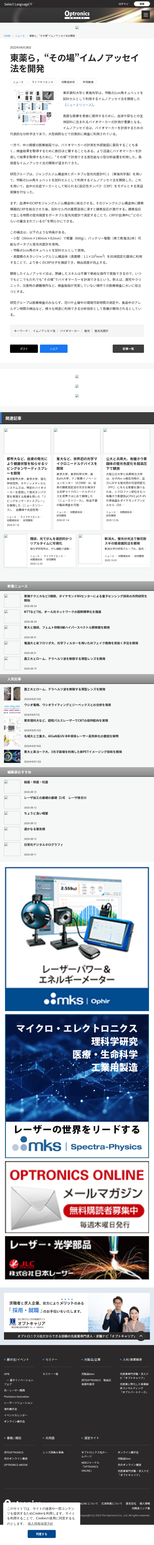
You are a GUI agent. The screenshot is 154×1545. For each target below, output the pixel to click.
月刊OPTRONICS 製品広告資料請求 (96, 1382)
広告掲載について (111, 1503)
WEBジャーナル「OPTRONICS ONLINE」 (90, 1466)
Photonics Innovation (16, 1396)
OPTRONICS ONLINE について (80, 1503)
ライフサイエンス (42, 82)
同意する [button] (41, 1534)
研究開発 (88, 82)
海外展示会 (10, 1409)
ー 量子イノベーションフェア (18, 1382)
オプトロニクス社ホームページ (94, 1454)
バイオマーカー (70, 331)
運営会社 (131, 1503)
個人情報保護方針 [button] (40, 1523)
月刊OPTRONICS (13, 1452)
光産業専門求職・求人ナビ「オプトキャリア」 (134, 1376)
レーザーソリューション (18, 1403)
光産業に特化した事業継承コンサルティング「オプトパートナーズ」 (134, 1388)
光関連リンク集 (141, 1508)
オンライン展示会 (14, 1421)
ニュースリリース (78, 104)
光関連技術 (68, 82)
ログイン (123, 3)
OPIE (7, 1374)
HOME (7, 35)
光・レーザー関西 (14, 1390)
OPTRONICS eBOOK (16, 1465)
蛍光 (87, 331)
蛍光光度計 (101, 331)
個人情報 (145, 1503)
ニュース (20, 35)
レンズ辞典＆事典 (53, 1452)
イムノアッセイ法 (44, 331)
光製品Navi (87, 1374)
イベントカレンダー (15, 1415)
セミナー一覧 (50, 1374)
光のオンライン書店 (15, 1458)
